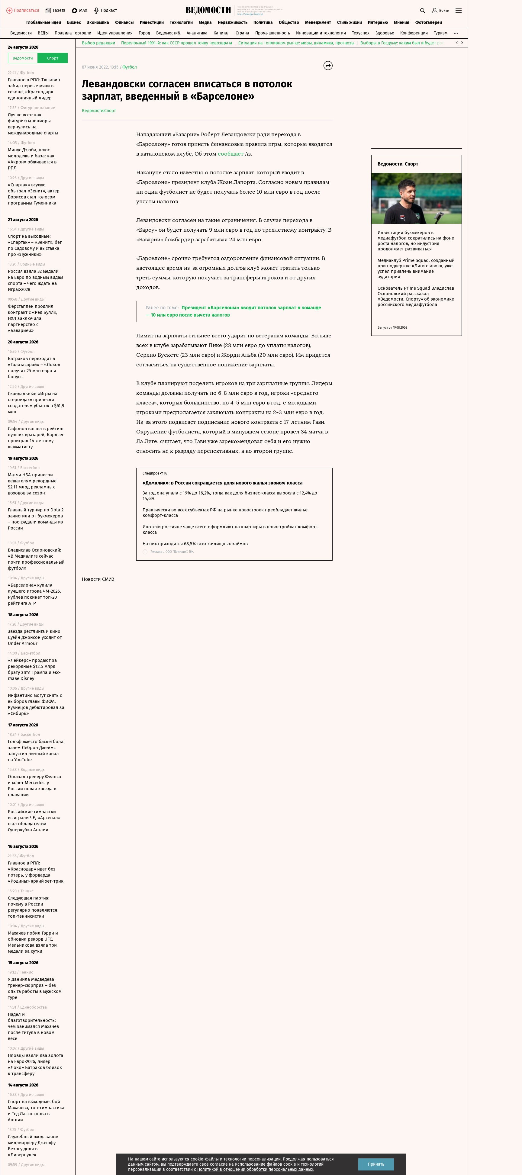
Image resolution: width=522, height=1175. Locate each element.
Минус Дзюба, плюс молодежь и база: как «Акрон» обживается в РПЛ (32, 159)
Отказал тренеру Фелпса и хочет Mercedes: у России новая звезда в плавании (34, 785)
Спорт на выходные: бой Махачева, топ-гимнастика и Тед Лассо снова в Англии (36, 1110)
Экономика (98, 22)
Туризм (440, 33)
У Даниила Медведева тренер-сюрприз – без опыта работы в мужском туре (35, 988)
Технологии (181, 22)
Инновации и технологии (321, 33)
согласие (219, 1164)
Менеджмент (318, 22)
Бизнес (74, 22)
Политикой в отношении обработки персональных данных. (255, 1169)
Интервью (378, 22)
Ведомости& (168, 33)
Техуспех (360, 33)
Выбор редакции (98, 43)
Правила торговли (73, 33)
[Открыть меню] (458, 10)
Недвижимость (232, 22)
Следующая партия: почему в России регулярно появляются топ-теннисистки (32, 907)
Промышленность (272, 33)
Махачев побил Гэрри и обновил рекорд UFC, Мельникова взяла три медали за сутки (33, 942)
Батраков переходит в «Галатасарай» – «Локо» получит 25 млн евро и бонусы (34, 367)
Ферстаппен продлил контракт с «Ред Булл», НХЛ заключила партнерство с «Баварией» (32, 318)
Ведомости (21, 33)
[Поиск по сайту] (423, 11)
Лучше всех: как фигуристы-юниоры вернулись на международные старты (33, 124)
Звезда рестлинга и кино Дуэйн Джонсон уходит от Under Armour (35, 637)
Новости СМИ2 (98, 579)
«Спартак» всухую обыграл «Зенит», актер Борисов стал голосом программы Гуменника (34, 194)
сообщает (230, 153)
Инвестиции (152, 22)
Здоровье (384, 33)
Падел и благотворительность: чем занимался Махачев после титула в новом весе (33, 1026)
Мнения (401, 22)
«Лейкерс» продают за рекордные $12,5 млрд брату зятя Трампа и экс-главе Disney (34, 669)
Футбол (129, 67)
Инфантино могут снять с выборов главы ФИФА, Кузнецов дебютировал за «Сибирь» (36, 704)
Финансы (124, 22)
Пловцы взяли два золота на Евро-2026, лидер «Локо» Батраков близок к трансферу (35, 1064)
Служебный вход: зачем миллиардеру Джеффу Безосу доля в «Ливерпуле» (33, 1145)
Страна (242, 33)
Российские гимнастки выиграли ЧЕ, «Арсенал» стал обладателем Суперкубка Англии (34, 820)
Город (144, 33)
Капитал (222, 33)
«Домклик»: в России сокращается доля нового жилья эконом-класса (223, 483)
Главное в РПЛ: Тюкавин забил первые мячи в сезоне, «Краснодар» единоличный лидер (34, 89)
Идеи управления (115, 33)
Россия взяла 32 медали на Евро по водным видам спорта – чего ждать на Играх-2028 (35, 280)
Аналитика (197, 33)
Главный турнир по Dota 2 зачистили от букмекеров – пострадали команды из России (35, 519)
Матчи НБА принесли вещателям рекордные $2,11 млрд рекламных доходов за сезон (32, 484)
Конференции (414, 33)
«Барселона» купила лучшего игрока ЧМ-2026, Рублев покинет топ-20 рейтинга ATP (34, 594)
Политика (263, 22)
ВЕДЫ (43, 33)
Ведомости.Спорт (99, 110)
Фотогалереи (428, 22)
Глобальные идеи (43, 22)
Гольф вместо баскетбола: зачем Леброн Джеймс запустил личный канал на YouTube (36, 750)
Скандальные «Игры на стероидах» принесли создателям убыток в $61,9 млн (36, 402)
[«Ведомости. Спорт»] (209, 10)
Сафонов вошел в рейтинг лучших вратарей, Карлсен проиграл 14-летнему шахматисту (36, 437)
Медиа (205, 22)
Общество (289, 22)
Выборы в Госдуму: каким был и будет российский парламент (421, 43)
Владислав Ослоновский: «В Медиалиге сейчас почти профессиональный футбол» (36, 559)
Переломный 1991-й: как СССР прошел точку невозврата (176, 43)
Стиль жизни (349, 22)
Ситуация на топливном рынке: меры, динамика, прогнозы (296, 43)
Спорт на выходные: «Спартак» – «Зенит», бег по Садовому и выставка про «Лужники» (35, 245)
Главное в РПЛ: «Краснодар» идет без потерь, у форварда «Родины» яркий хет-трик (35, 872)
